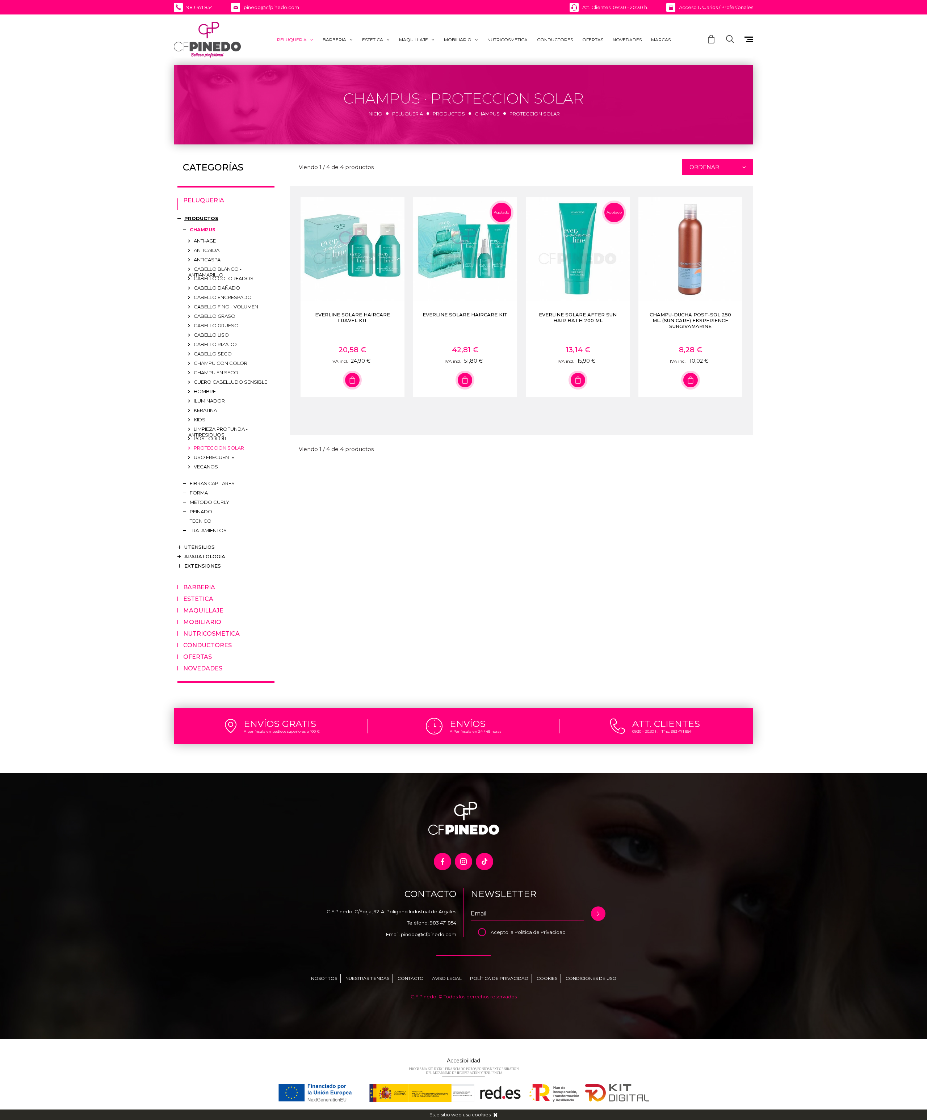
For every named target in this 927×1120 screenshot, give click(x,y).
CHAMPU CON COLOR (220, 363)
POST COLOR (210, 438)
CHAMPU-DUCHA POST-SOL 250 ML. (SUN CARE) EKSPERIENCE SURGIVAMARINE (690, 320)
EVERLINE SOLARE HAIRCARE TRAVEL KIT (352, 317)
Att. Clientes (666, 723)
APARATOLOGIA (204, 556)
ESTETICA (372, 39)
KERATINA (205, 410)
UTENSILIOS (199, 547)
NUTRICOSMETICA (507, 39)
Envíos (468, 723)
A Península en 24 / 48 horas (475, 731)
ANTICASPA (207, 259)
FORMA (199, 493)
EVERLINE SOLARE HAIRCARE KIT (465, 314)
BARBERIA (334, 39)
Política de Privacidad (540, 932)
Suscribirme (598, 913)
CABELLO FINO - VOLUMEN (226, 307)
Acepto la (503, 932)
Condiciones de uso (591, 978)
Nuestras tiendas (367, 978)
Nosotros (324, 978)
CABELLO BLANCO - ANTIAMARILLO (215, 270)
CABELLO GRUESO (216, 325)
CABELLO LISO (211, 335)
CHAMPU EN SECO (216, 372)
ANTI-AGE (205, 241)
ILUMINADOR (209, 401)
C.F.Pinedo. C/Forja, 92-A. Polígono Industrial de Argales (391, 911)
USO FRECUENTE (214, 457)
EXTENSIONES (202, 566)
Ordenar (704, 167)
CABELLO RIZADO (215, 344)
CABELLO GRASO (214, 316)
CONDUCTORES (555, 39)
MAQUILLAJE (413, 39)
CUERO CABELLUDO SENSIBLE (230, 382)
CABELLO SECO (213, 354)
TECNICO (200, 521)
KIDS (199, 419)
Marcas (661, 39)
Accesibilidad (463, 1060)
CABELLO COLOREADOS (223, 278)
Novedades (627, 39)
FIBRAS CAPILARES (212, 483)
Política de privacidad (499, 978)
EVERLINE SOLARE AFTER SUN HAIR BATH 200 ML (578, 317)
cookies (481, 1114)
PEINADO (201, 511)
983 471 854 (443, 923)
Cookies (547, 978)
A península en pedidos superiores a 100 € (282, 731)
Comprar (352, 380)
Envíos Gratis (280, 723)
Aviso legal (447, 978)
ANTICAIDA (206, 250)
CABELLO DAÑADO (217, 288)
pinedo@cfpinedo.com (428, 934)
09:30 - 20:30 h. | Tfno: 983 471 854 (661, 731)
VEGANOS (206, 467)
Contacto (411, 978)
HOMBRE (205, 391)
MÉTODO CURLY (209, 502)
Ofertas (592, 39)
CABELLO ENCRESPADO (223, 297)
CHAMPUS (487, 114)
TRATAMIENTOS (208, 530)
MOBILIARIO (457, 39)
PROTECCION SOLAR (219, 448)
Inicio (375, 114)
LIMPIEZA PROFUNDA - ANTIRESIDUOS (218, 430)
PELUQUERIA (292, 39)
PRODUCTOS (449, 114)
